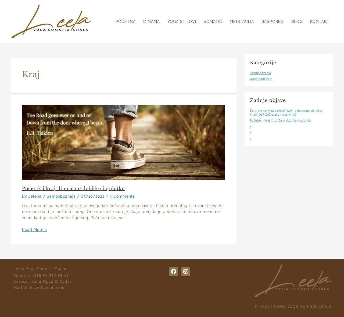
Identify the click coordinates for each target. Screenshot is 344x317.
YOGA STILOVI (181, 21)
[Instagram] (185, 271)
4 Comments (122, 196)
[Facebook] (173, 271)
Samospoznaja (61, 196)
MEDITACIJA (242, 21)
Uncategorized (261, 78)
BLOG (297, 21)
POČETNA (126, 21)
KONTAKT (319, 21)
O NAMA (151, 21)
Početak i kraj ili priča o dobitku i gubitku (73, 188)
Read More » (34, 229)
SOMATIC (213, 21)
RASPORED (272, 21)
